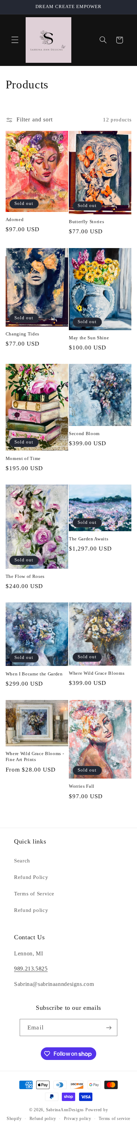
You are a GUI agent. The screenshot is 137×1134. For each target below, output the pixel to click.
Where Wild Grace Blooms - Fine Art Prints (35, 756)
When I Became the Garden (34, 673)
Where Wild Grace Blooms (96, 673)
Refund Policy (31, 877)
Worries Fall (81, 786)
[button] (15, 40)
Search (22, 860)
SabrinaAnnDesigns (65, 1110)
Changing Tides (22, 333)
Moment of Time (23, 458)
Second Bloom (84, 433)
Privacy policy (77, 1118)
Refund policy (31, 910)
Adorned (15, 219)
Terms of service (114, 1118)
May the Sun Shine (89, 337)
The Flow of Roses (25, 576)
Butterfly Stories (86, 221)
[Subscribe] (108, 1027)
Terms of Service (34, 893)
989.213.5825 (31, 969)
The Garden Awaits (88, 538)
